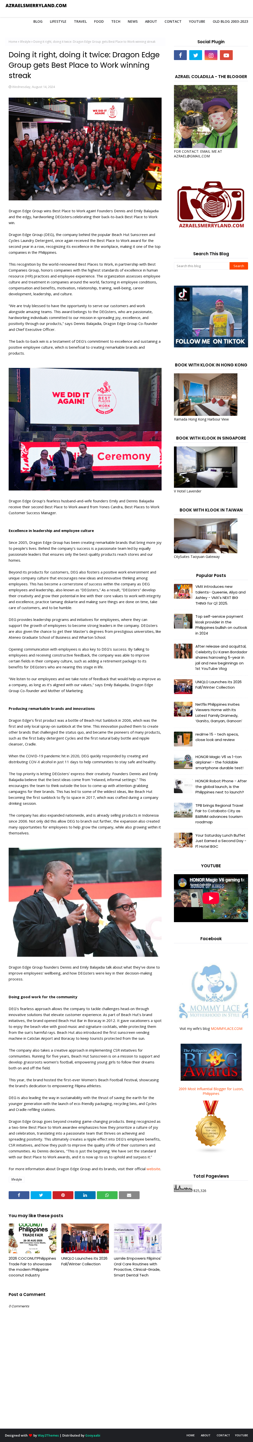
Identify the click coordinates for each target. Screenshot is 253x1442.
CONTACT (223, 1435)
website (153, 1168)
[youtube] (226, 55)
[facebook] (180, 55)
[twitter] (195, 55)
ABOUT (206, 1435)
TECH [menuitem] (115, 21)
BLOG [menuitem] (37, 21)
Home (13, 42)
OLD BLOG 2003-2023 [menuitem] (230, 21)
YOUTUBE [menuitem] (197, 21)
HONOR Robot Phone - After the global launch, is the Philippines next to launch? (221, 786)
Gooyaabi (92, 1435)
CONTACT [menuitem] (173, 21)
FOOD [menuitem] (99, 21)
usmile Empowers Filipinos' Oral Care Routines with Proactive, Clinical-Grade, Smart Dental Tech (137, 1267)
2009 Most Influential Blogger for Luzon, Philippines (211, 1091)
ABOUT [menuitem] (151, 21)
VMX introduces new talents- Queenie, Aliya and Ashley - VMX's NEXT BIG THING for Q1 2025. (220, 595)
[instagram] (211, 55)
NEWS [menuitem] (133, 21)
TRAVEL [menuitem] (80, 21)
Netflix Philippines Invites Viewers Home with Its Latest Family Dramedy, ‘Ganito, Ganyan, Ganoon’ (218, 713)
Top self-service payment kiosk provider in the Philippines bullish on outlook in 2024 (221, 625)
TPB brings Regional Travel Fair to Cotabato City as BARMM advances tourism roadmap (219, 814)
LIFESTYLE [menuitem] (58, 21)
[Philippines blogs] (211, 1152)
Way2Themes (48, 1435)
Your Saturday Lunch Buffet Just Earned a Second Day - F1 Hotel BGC (220, 841)
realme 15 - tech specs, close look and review (217, 737)
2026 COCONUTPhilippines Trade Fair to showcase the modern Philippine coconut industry (32, 1267)
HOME (191, 1435)
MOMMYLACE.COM (226, 1028)
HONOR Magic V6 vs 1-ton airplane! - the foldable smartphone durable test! (219, 762)
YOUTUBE (241, 1435)
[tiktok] (241, 55)
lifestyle (25, 42)
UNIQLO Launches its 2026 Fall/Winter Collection (84, 1261)
